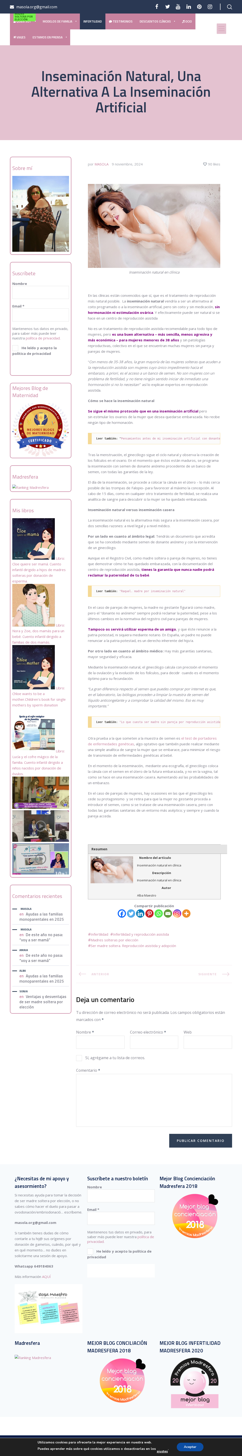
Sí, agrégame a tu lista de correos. (114, 1057)
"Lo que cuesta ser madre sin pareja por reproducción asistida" (170, 722)
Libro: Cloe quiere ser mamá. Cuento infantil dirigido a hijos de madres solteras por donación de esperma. (39, 569)
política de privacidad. (43, 338)
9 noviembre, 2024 (127, 164)
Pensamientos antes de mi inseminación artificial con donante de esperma (179, 438)
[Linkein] (189, 6)
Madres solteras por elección (114, 940)
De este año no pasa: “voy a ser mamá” (41, 937)
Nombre (19, 283)
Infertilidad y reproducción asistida (141, 934)
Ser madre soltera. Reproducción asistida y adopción (133, 945)
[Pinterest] (199, 6)
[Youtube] (178, 6)
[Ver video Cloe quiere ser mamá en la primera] (40, 807)
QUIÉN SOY (24, 19)
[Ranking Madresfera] (30, 487)
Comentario (88, 1070)
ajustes (162, 1451)
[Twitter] (167, 6)
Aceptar (190, 1447)
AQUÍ (46, 1276)
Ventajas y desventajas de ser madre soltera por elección (42, 1002)
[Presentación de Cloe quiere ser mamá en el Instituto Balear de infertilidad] (40, 840)
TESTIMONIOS (122, 21)
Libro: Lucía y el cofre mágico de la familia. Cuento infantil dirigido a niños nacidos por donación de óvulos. (38, 762)
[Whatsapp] (159, 913)
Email (18, 306)
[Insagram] (210, 6)
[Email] (168, 913)
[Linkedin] (140, 913)
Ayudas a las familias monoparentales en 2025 (41, 916)
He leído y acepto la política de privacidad (34, 350)
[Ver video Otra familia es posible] (40, 873)
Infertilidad (99, 934)
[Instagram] (177, 913)
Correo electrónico (148, 1032)
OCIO (188, 21)
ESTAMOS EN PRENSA (48, 37)
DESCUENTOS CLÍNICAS (155, 21)
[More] (186, 913)
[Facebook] (157, 6)
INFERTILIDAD (92, 21)
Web (188, 1032)
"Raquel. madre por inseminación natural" (152, 591)
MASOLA (26, 909)
